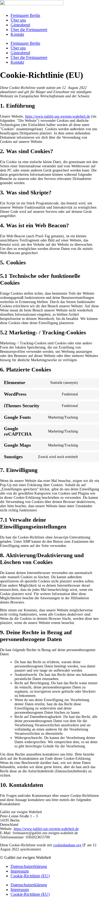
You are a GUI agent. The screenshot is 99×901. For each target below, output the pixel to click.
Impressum (20, 871)
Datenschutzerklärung (29, 866)
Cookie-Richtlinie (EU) (30, 876)
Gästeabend (20, 25)
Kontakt (17, 34)
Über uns (18, 20)
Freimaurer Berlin (25, 15)
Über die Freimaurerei (29, 29)
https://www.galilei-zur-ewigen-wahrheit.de (57, 116)
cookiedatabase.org (67, 845)
